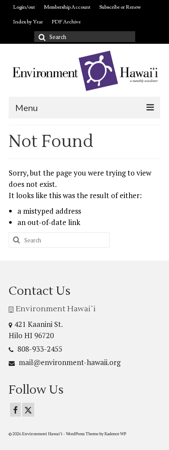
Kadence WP (115, 434)
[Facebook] (15, 410)
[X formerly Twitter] (28, 410)
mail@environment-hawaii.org (68, 362)
